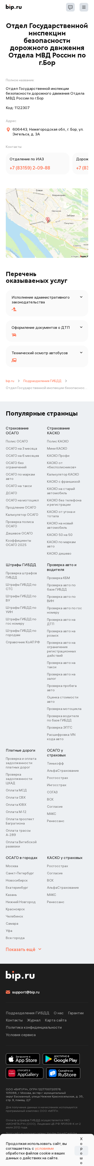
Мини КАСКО (57, 448)
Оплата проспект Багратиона (20, 821)
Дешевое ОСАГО (19, 533)
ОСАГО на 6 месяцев (22, 455)
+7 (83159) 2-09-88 (30, 168)
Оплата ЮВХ (16, 804)
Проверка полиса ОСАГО (20, 524)
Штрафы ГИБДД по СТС (21, 586)
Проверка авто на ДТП (61, 621)
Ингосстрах (56, 785)
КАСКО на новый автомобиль (60, 525)
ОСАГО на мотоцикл (22, 500)
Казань (11, 895)
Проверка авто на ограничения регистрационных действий (61, 649)
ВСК (50, 799)
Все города (15, 938)
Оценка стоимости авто (62, 699)
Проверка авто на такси (61, 665)
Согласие (55, 806)
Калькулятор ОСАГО (22, 514)
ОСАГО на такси (19, 486)
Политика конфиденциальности (34, 1027)
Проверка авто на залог (61, 676)
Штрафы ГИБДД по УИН (21, 609)
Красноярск (15, 909)
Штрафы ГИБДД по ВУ (21, 598)
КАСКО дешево (59, 553)
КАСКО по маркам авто (61, 544)
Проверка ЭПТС (59, 727)
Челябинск (14, 916)
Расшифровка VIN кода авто (61, 736)
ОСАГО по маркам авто (20, 476)
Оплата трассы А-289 (18, 832)
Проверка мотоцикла (64, 709)
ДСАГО (11, 493)
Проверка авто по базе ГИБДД (61, 587)
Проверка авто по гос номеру (64, 610)
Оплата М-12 (16, 812)
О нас (59, 1012)
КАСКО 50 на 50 (60, 535)
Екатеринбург (17, 887)
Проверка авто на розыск (61, 633)
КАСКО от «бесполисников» (61, 465)
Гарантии (76, 1012)
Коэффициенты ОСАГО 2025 (18, 542)
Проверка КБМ (58, 578)
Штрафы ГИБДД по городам (21, 632)
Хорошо (81, 1150)
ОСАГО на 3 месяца (21, 448)
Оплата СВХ (16, 797)
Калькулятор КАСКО (63, 474)
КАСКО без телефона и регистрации (64, 502)
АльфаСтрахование (63, 770)
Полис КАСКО (58, 441)
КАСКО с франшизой (63, 481)
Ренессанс (55, 821)
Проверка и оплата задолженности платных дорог (21, 762)
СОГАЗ (52, 792)
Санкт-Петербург (20, 873)
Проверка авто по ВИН (61, 598)
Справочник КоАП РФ (23, 642)
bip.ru (10, 381)
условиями (44, 1148)
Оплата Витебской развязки (21, 844)
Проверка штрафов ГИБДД (21, 575)
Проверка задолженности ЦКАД (19, 778)
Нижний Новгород (21, 902)
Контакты (14, 1020)
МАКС (51, 814)
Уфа (9, 930)
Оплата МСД (16, 790)
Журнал (33, 1020)
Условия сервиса (21, 1034)
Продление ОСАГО (21, 507)
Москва (12, 866)
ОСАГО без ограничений (16, 465)
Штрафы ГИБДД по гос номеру (21, 621)
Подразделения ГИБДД (42, 381)
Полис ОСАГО (17, 441)
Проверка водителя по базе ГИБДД (63, 718)
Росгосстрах (57, 778)
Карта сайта (56, 1020)
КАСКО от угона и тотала (61, 514)
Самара (12, 923)
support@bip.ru (26, 992)
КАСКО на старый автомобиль (61, 491)
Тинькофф (55, 763)
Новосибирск (17, 880)
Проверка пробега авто (62, 688)
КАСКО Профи (58, 455)
